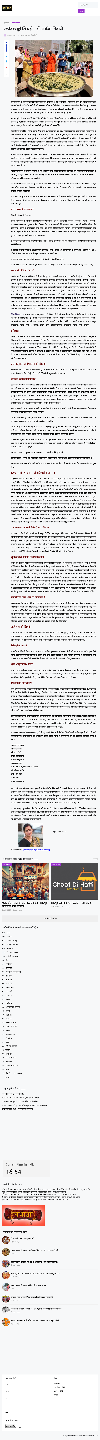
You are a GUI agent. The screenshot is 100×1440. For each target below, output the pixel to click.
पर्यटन (6, 1050)
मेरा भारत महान (10, 952)
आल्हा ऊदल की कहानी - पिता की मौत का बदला (28, 1285)
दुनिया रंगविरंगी (9, 1026)
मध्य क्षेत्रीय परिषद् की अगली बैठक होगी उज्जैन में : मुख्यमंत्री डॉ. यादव (26, 1192)
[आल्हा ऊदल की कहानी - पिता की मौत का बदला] (6, 1287)
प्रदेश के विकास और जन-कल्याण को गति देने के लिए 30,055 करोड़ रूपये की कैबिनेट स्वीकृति (36, 1189)
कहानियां (7, 1015)
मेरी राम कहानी (9, 1046)
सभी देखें (96, 859)
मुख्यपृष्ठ (6, 23)
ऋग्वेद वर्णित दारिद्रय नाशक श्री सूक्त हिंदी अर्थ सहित (20, 1097)
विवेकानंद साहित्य (10, 1065)
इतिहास (6, 964)
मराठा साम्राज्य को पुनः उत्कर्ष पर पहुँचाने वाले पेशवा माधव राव (24, 1105)
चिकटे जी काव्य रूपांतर (12, 1073)
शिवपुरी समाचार (10, 944)
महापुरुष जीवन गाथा (11, 972)
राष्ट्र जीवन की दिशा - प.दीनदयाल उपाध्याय (17, 1109)
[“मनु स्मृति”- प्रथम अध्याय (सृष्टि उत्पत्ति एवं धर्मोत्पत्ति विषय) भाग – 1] (6, 1275)
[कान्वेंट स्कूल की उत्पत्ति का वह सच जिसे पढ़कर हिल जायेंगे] (6, 1299)
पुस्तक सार (8, 987)
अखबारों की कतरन (11, 1007)
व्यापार (6, 1077)
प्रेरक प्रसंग (7, 980)
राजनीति (7, 968)
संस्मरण (6, 1019)
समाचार (7, 937)
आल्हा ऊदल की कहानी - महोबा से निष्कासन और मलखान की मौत (35, 1250)
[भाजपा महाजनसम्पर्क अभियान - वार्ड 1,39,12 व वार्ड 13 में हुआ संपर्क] (6, 1322)
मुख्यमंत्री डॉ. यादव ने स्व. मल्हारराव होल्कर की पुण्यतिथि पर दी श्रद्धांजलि (28, 1199)
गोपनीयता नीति (59, 1387)
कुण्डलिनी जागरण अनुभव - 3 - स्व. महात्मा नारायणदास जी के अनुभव (36, 1309)
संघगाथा (7, 995)
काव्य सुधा (7, 983)
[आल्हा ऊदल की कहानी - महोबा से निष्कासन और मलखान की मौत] (6, 1252)
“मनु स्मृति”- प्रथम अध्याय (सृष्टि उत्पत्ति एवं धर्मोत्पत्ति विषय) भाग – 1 (35, 1274)
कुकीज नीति (58, 1391)
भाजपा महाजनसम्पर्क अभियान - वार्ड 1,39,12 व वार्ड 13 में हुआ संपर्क (35, 1320)
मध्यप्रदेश (7, 948)
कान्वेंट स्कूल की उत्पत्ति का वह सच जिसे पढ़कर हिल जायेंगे (32, 1297)
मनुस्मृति (7, 1062)
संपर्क (56, 1395)
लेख (6, 933)
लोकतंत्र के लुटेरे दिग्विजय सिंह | (13, 1094)
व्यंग (5, 1069)
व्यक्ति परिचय (9, 1022)
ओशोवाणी (7, 1054)
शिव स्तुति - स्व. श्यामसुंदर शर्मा (22, 1239)
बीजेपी (6, 1011)
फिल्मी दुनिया (8, 1058)
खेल (5, 1042)
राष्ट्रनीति (7, 991)
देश (5, 960)
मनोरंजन (7, 1003)
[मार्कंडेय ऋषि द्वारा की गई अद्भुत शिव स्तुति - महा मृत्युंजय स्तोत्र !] (6, 1264)
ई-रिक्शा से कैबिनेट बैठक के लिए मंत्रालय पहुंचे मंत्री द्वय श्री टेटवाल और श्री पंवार (31, 1197)
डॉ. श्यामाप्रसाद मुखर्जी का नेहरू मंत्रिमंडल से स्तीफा (20, 1101)
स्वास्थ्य (6, 1030)
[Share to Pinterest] (6, 68)
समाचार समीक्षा (10, 941)
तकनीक (7, 976)
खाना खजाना (16, 23)
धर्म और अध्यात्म (10, 956)
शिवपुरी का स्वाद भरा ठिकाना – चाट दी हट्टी (71, 903)
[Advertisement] (17, 1134)
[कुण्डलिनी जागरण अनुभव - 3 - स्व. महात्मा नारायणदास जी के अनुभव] (6, 1310)
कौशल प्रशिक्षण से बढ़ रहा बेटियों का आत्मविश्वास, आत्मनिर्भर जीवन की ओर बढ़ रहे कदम (34, 1194)
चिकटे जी (7, 1038)
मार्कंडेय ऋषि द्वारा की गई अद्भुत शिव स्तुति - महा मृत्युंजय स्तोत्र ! (34, 1262)
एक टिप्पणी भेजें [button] (49, 918)
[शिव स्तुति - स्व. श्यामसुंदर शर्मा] (6, 1240)
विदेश (6, 999)
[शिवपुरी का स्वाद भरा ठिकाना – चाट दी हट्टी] (74, 881)
